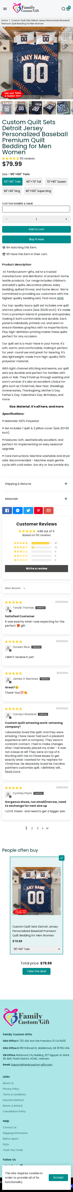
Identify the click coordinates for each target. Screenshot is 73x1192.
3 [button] (37, 828)
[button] (11, 158)
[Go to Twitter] (28, 510)
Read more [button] (12, 771)
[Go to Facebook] (7, 510)
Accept (58, 1177)
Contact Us (9, 1127)
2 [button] (32, 828)
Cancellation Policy (14, 1111)
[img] (13, 602)
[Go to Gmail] (49, 510)
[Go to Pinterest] (38, 510)
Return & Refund (12, 1105)
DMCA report (10, 1138)
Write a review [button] (36, 568)
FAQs (6, 1144)
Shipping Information (15, 1133)
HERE (60, 298)
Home (4, 20)
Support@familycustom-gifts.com (31, 1064)
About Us (8, 1083)
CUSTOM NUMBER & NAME (17, 203)
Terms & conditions (14, 1094)
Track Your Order (13, 1150)
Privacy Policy (11, 1089)
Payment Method (13, 1100)
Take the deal (36, 971)
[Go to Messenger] (18, 510)
